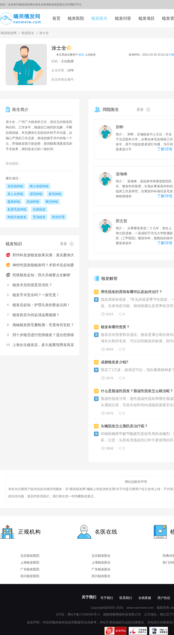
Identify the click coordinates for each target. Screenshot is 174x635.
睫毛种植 (55, 194)
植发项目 (146, 18)
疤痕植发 (39, 209)
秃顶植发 (39, 217)
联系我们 (125, 598)
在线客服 (144, 598)
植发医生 (99, 18)
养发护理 (58, 217)
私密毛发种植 (17, 209)
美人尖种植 (15, 194)
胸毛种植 (52, 201)
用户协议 (163, 598)
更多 (140, 109)
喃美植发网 (9, 33)
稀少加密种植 (39, 186)
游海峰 (121, 174)
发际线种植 (15, 186)
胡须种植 (33, 201)
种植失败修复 (17, 217)
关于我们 (89, 597)
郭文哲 (121, 221)
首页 (56, 18)
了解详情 (164, 149)
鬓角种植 (13, 201)
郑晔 (119, 127)
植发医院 (76, 18)
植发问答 (123, 18)
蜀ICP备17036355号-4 (84, 614)
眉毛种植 (36, 194)
